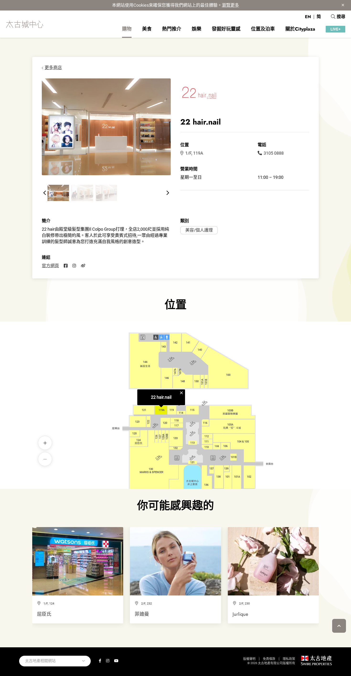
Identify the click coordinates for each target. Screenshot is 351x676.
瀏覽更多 (230, 5)
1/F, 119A (194, 153)
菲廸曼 (142, 614)
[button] (45, 193)
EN (308, 17)
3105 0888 (274, 153)
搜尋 (341, 17)
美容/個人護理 (199, 230)
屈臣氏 (44, 614)
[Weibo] (83, 266)
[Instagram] (74, 266)
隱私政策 (289, 658)
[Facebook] (66, 266)
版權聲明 (249, 658)
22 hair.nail (161, 397)
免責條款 (269, 658)
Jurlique (240, 614)
